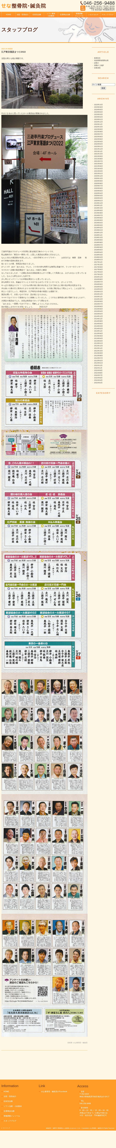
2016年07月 (98, 282)
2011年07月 (98, 375)
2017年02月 (98, 274)
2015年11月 (98, 296)
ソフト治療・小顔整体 (13, 1106)
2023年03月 (98, 114)
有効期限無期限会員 (101, 60)
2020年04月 (98, 193)
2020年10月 (98, 178)
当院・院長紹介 (23, 14)
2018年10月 (98, 237)
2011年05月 (98, 378)
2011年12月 (98, 365)
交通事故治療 (65, 14)
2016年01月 (98, 291)
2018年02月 (98, 257)
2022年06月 (98, 136)
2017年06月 (98, 269)
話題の (96, 63)
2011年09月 (98, 370)
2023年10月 (98, 104)
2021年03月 (98, 171)
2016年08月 (98, 279)
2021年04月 (98, 168)
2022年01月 (98, 146)
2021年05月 (98, 166)
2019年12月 (98, 203)
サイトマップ (6, 1128)
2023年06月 (98, 107)
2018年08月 (98, 242)
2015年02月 (98, 314)
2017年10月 (98, 264)
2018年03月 (98, 255)
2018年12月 (98, 232)
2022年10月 (98, 127)
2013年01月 (98, 343)
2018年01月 (98, 259)
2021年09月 (98, 156)
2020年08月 (98, 183)
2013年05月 (98, 336)
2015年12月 (98, 294)
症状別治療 (37, 14)
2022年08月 (98, 132)
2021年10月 (98, 154)
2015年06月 (98, 306)
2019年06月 (98, 218)
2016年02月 (98, 289)
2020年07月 (98, 186)
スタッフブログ (108, 14)
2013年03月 (98, 341)
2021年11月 (98, 151)
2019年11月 (98, 205)
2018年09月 (98, 240)
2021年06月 (98, 164)
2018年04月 (98, 252)
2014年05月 (98, 323)
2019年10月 (98, 208)
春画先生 (97, 58)
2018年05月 (98, 250)
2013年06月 (98, 333)
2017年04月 (98, 272)
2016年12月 (98, 277)
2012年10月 (98, 351)
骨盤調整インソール (79, 15)
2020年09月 (98, 181)
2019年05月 (98, 220)
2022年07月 (98, 134)
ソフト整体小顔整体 (51, 15)
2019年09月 (98, 210)
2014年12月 (98, 316)
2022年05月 (98, 139)
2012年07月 (98, 358)
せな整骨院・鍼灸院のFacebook (54, 1091)
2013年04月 (98, 338)
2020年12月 (98, 176)
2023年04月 (98, 112)
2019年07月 (98, 215)
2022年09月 (98, 129)
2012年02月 (98, 360)
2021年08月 (98, 159)
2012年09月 (98, 353)
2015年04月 (98, 311)
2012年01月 (98, 363)
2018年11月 (98, 235)
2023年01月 (98, 119)
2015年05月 (98, 309)
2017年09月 (98, 267)
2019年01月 (98, 230)
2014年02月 (98, 328)
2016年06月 (98, 284)
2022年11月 (98, 124)
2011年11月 (98, 368)
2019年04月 (98, 223)
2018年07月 (98, 245)
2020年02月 (98, 198)
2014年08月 (98, 321)
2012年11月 (98, 348)
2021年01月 (98, 173)
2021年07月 (98, 161)
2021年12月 (98, 149)
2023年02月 (98, 117)
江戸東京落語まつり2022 (13, 52)
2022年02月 (98, 144)
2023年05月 (98, 109)
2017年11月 (98, 262)
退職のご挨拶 (99, 65)
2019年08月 (98, 213)
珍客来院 (97, 68)
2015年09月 (98, 301)
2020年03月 (98, 195)
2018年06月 (98, 247)
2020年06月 (98, 188)
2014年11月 (98, 319)
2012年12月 (98, 346)
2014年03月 (98, 326)
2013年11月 (98, 331)
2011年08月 (98, 373)
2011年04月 (98, 380)
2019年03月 (98, 225)
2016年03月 (98, 287)
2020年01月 (98, 200)
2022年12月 (98, 122)
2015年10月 (98, 299)
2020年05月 (98, 191)
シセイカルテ (93, 14)
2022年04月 (98, 141)
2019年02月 (98, 227)
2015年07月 (98, 304)
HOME (8, 14)
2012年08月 (98, 355)
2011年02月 (98, 383)
